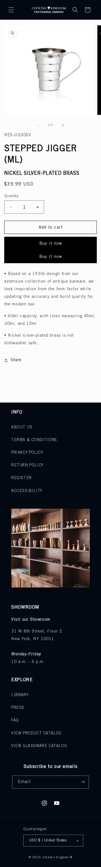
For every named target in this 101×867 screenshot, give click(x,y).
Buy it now (50, 243)
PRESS (17, 708)
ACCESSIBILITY (26, 491)
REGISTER (21, 478)
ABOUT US (22, 427)
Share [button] (16, 360)
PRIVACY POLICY (27, 453)
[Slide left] (38, 125)
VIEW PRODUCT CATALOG (36, 733)
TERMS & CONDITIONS (34, 440)
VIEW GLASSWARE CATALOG (39, 746)
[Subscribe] (82, 782)
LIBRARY (19, 695)
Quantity (11, 196)
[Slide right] (63, 125)
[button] (11, 10)
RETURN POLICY (27, 465)
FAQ (15, 720)
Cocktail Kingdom (56, 857)
